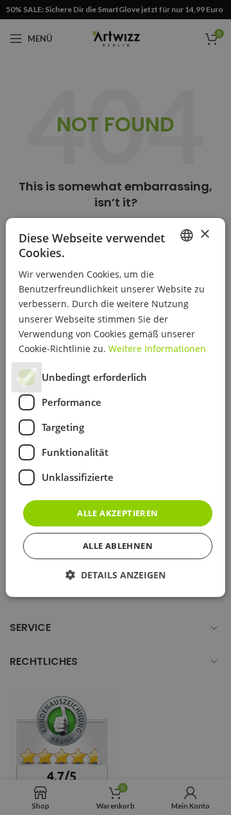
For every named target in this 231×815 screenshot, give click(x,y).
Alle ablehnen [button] (118, 545)
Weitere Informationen (157, 348)
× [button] (204, 234)
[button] (115, 575)
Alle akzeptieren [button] (117, 513)
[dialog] (115, 407)
